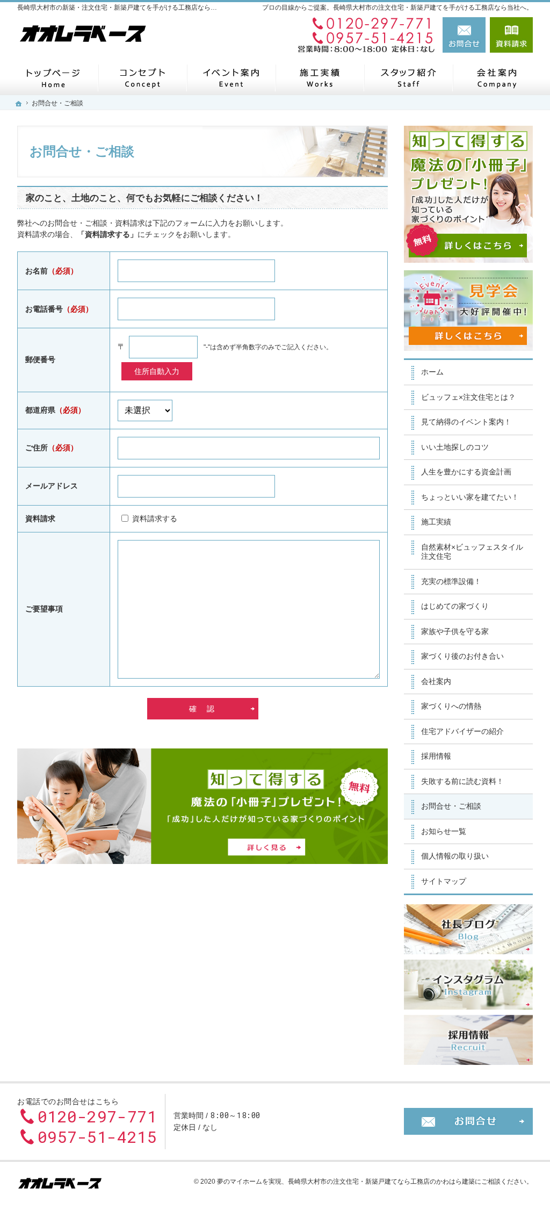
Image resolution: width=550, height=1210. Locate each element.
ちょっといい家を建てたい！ (470, 497)
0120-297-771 (363, 24)
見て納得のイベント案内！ (466, 421)
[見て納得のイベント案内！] (230, 77)
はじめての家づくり (455, 606)
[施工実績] (319, 77)
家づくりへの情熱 (451, 706)
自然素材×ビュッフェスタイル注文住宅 (472, 552)
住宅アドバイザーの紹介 (462, 731)
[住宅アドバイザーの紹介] (408, 77)
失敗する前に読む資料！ (462, 781)
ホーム (432, 372)
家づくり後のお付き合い (462, 656)
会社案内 (436, 681)
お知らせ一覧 (443, 831)
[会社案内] (496, 77)
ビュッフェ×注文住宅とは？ (468, 397)
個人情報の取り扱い (455, 856)
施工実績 (436, 521)
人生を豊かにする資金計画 (466, 471)
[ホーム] (53, 77)
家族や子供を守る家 (455, 631)
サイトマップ (443, 881)
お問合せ (464, 35)
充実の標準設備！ (451, 581)
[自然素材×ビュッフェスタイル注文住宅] (142, 77)
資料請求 (511, 35)
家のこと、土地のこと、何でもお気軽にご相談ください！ (144, 198)
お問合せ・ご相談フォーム (468, 1121)
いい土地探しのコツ (455, 447)
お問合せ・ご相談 (451, 806)
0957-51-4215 (363, 37)
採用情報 (436, 756)
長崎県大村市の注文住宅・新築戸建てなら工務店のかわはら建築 (381, 1181)
